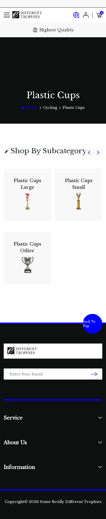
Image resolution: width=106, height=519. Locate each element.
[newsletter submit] (94, 374)
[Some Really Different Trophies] (27, 15)
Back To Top (89, 324)
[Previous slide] (89, 152)
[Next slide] (98, 152)
